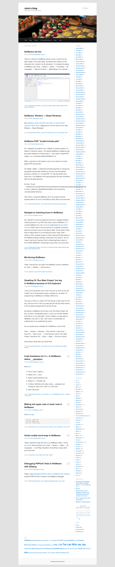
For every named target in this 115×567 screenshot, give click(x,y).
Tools (77, 459)
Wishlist (78, 470)
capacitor (55, 540)
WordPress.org (79, 531)
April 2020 (78, 215)
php (62, 204)
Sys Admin (37, 105)
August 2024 (79, 101)
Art (76, 382)
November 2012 (79, 343)
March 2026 (78, 59)
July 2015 (78, 295)
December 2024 (79, 92)
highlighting (56, 394)
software (49, 552)
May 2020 (78, 213)
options (62, 105)
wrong (65, 132)
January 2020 (79, 222)
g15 (50, 346)
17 (77, 514)
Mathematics (79, 429)
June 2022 (78, 158)
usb (66, 552)
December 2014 (79, 310)
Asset (77, 385)
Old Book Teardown (86, 548)
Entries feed (79, 527)
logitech (65, 346)
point (35, 248)
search (58, 132)
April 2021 (78, 189)
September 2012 (80, 347)
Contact (36, 40)
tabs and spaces (30, 107)
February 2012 (79, 361)
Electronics (78, 404)
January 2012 (79, 363)
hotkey (54, 346)
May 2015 (78, 299)
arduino (43, 540)
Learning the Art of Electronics (43, 548)
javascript (27, 548)
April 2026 (78, 57)
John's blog (30, 8)
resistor (45, 552)
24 (77, 515)
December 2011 (79, 365)
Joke (77, 422)
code (53, 394)
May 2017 (78, 257)
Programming (32, 105)
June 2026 (78, 52)
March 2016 (78, 284)
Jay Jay (43, 54)
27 (82, 515)
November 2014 (79, 312)
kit (30, 548)
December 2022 (79, 145)
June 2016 (78, 277)
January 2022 (79, 169)
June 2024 (78, 105)
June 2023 (78, 132)
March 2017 (78, 262)
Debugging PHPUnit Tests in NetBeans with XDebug (51, 474)
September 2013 (80, 336)
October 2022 (79, 149)
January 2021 (79, 196)
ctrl (48, 247)
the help (31, 414)
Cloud (77, 393)
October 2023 (79, 123)
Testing (77, 455)
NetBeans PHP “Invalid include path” (42, 141)
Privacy (78, 440)
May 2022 (78, 160)
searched (47, 225)
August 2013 (79, 339)
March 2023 (78, 138)
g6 (51, 346)
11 (78, 512)
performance (49, 271)
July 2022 (78, 156)
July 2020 (78, 209)
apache (38, 540)
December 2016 (79, 268)
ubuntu (58, 552)
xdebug (56, 481)
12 (81, 512)
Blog (26, 40)
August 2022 (79, 154)
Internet (78, 420)
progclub (34, 552)
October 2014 (79, 314)
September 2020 (80, 204)
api (41, 540)
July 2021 (78, 182)
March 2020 (78, 218)
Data (77, 396)
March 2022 (78, 165)
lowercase (46, 426)
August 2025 (79, 74)
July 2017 (78, 253)
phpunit (52, 481)
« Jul (79, 518)
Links (60, 40)
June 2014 (78, 323)
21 (85, 514)
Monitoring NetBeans (34, 257)
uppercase (60, 426)
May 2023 (78, 134)
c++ (50, 394)
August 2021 (79, 180)
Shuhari (78, 488)
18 (78, 514)
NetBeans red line (32, 51)
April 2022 (78, 162)
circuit (65, 540)
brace (45, 247)
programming (39, 552)
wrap (47, 455)
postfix (29, 552)
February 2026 (79, 61)
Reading (78, 444)
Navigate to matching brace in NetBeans (43, 212)
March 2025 (78, 85)
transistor (53, 552)
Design (77, 400)
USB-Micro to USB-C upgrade (83, 502)
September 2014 (80, 317)
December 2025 (79, 66)
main (45, 132)
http (59, 545)
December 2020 (79, 198)
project (65, 204)
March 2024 (78, 112)
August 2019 (79, 226)
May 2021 (78, 187)
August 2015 (79, 292)
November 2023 (79, 121)
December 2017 (79, 246)
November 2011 (79, 367)
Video (77, 464)
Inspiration (78, 418)
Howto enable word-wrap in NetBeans (42, 435)
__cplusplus (67, 394)
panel (52, 132)
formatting (49, 105)
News (77, 433)
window (62, 132)
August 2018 (79, 240)
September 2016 (80, 273)
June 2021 (78, 185)
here (29, 366)
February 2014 (79, 330)
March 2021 (78, 191)
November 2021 (79, 174)
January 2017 (79, 266)
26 (81, 515)
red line (66, 105)
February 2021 (79, 193)
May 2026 (78, 55)
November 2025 (79, 68)
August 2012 (79, 350)
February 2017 (79, 264)
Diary (77, 402)
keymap (55, 247)
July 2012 (78, 352)
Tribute (77, 462)
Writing (77, 473)
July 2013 (78, 341)
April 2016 (78, 281)
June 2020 (78, 211)
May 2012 (78, 354)
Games (77, 407)
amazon (34, 540)
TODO (77, 457)
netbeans (58, 105)
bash (47, 540)
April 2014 (78, 328)
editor (45, 105)
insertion (51, 247)
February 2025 (79, 88)
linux (62, 346)
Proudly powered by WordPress (57, 561)
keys (42, 426)
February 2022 (79, 167)
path (60, 204)
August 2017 (79, 251)
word (44, 455)
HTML (55, 545)
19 (81, 514)
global (45, 204)
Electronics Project (30, 545)
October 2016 (79, 270)
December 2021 (79, 171)
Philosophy (79, 437)
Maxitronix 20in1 (66, 548)
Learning (78, 424)
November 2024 (79, 94)
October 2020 (79, 202)
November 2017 (79, 248)
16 (88, 512)
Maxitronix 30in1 (74, 548)
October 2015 (79, 288)
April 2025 (78, 83)
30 (88, 515)
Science (78, 446)
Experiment (42, 545)
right (25, 107)
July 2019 (78, 229)
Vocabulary (78, 466)
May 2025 (78, 81)
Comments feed (80, 529)
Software (78, 448)
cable (52, 540)
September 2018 (80, 237)
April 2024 (78, 110)
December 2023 (79, 118)
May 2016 (78, 279)
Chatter (77, 391)
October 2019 (79, 224)
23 (88, 514)
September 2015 (80, 290)
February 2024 (79, 114)
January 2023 (79, 143)
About (30, 40)
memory (39, 271)
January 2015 (79, 308)
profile (38, 248)
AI (76, 380)
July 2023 (78, 129)
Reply (50, 455)
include (48, 204)
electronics (81, 540)
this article (27, 445)
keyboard (58, 346)
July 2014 (78, 321)
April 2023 (78, 136)
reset (55, 132)
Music (55, 40)
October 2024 (79, 96)
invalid (52, 204)
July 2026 (78, 50)
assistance (46, 394)
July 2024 (78, 103)
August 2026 (79, 48)
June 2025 (78, 79)
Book (77, 387)
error (38, 545)
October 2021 (79, 176)
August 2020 (79, 207)
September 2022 (80, 152)
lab (32, 548)
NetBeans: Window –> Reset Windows (42, 115)
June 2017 (78, 255)
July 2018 (78, 242)
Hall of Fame (79, 409)
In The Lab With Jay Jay (45, 40)
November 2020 (79, 200)
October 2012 (79, 345)
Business (78, 389)
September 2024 (80, 99)
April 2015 (78, 301)
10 (77, 512)
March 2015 (78, 303)
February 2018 (79, 244)
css (68, 540)
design (75, 540)
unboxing (62, 552)
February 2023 (79, 140)
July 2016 (78, 275)
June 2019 (78, 231)
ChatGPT (60, 540)
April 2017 (78, 259)
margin (53, 105)
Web (77, 468)
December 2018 (79, 235)
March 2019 (78, 233)
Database (78, 398)
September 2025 (80, 72)
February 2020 (79, 220)
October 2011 (79, 369)
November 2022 (79, 147)
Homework (78, 413)
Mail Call (59, 548)
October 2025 (79, 70)
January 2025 (79, 90)
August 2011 (79, 374)
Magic (77, 426)
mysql (80, 548)
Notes (77, 435)
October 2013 (79, 334)
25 (78, 515)
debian (45, 346)
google (52, 545)
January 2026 (79, 63)
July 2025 (78, 77)
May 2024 (78, 107)
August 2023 (79, 127)
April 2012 (78, 356)
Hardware (78, 411)
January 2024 (79, 116)
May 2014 (78, 325)
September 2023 (80, 125)
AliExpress (28, 540)
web (68, 552)
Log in (77, 525)
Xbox (77, 475)
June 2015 (78, 297)
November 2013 (79, 332)
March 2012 (78, 358)
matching (60, 247)
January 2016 (79, 286)
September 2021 (80, 178)
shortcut (56, 426)
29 (86, 515)
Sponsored (78, 451)
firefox (48, 545)
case (40, 426)
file (45, 545)
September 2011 (80, 372)
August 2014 (79, 319)
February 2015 (79, 306)
